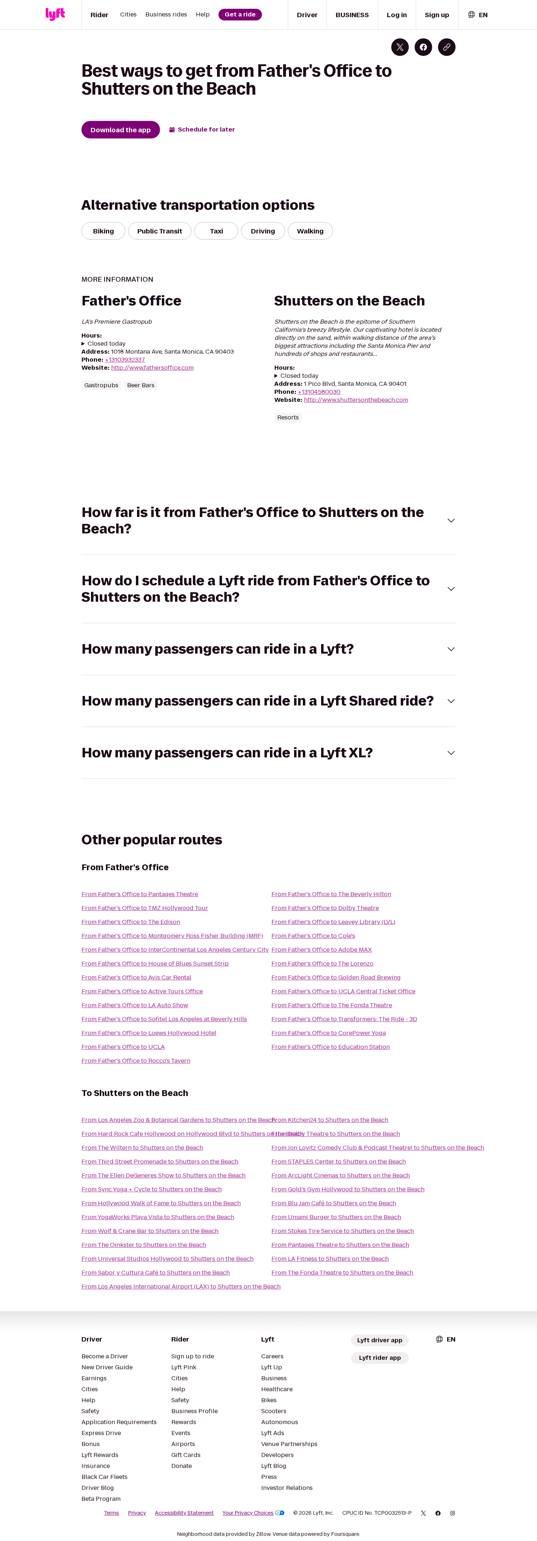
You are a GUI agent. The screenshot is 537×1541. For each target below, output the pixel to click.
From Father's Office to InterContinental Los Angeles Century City (175, 949)
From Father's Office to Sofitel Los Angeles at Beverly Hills (164, 1019)
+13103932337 (125, 359)
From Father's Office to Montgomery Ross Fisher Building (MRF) (172, 936)
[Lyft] (55, 14)
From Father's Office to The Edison (130, 922)
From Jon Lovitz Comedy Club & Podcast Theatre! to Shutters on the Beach (377, 1148)
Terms (111, 1513)
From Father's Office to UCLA (123, 1047)
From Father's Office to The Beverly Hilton (331, 894)
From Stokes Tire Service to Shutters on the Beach (342, 1231)
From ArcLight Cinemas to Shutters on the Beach (340, 1175)
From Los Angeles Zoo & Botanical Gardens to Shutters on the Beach (178, 1120)
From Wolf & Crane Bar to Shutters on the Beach (149, 1231)
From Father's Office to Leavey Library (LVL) (333, 922)
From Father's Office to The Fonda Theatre (331, 1005)
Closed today (107, 344)
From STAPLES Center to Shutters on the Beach (338, 1161)
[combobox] (477, 14)
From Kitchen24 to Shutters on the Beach (329, 1120)
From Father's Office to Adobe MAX (321, 949)
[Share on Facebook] (423, 47)
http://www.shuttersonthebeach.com (356, 400)
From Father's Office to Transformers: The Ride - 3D (344, 1019)
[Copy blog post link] (447, 47)
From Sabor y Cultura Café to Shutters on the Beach (155, 1272)
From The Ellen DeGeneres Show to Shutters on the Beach (163, 1175)
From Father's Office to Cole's (313, 936)
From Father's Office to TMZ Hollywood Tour (144, 908)
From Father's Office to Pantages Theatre (139, 894)
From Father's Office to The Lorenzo (322, 963)
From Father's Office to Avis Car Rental (136, 977)
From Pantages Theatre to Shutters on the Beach (340, 1245)
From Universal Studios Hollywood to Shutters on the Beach (167, 1259)
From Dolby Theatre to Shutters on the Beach (335, 1134)
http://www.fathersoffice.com (152, 368)
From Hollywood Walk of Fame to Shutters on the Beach (161, 1203)
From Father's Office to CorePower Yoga (328, 1033)
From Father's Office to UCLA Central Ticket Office (343, 991)
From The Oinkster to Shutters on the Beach (143, 1245)
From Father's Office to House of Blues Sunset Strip (155, 963)
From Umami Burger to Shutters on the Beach (336, 1217)
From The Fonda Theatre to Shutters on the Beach (342, 1272)
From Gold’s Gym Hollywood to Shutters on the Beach (347, 1189)
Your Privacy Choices (248, 1513)
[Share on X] (400, 47)
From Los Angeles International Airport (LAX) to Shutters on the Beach (181, 1286)
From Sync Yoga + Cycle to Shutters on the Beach (151, 1189)
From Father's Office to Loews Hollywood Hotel (148, 1033)
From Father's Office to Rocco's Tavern (135, 1061)
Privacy (137, 1513)
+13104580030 (319, 392)
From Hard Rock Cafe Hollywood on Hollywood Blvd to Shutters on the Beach (192, 1134)
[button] (268, 520)
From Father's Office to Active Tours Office (142, 991)
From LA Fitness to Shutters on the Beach (330, 1259)
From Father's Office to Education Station (330, 1047)
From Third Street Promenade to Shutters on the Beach (159, 1161)
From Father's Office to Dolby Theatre (325, 908)
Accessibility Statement (184, 1513)
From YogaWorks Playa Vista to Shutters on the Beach (157, 1217)
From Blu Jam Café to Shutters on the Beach (333, 1203)
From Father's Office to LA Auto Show (134, 1005)
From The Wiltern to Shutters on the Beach (142, 1148)
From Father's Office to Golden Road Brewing (336, 977)
